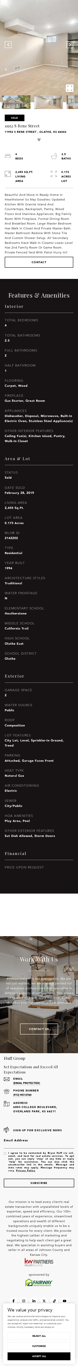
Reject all (39, 1336)
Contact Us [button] (39, 1029)
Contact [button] (39, 262)
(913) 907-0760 (22, 1095)
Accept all (39, 1356)
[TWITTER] (44, 1301)
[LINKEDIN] (34, 1301)
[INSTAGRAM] (23, 1301)
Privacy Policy (25, 1170)
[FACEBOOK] (13, 1301)
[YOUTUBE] (64, 1301)
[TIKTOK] (54, 1301)
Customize (39, 1346)
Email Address (16, 1140)
